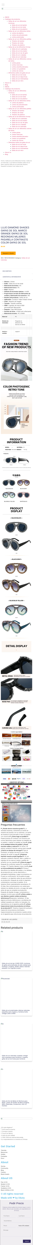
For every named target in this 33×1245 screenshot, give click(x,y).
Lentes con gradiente (18, 69)
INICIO (7, 17)
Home (2, 161)
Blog (6, 85)
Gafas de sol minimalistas (20, 79)
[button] (3, 4)
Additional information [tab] (12, 277)
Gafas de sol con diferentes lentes (19, 31)
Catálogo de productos (12, 19)
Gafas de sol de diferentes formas (19, 47)
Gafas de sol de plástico (19, 29)
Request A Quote (8, 253)
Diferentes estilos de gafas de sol (19, 73)
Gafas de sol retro (17, 81)
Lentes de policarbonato (20, 35)
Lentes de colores (17, 71)
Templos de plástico (18, 45)
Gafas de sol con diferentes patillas (19, 39)
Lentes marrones (17, 65)
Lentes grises (16, 63)
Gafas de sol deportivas (19, 77)
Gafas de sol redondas (19, 57)
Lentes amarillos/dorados (20, 67)
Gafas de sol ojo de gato (20, 53)
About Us (8, 83)
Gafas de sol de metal (19, 27)
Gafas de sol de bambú (19, 25)
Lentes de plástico (18, 33)
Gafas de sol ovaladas (19, 55)
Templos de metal (17, 43)
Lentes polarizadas (18, 37)
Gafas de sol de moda (19, 75)
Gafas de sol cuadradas (19, 49)
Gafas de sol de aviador (19, 51)
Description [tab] (7, 271)
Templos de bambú (18, 41)
